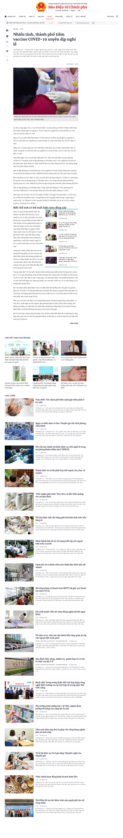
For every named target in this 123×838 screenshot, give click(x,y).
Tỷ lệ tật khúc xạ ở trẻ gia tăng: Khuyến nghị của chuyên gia (58, 754)
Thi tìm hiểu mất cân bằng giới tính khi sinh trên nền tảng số (60, 518)
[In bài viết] (7, 51)
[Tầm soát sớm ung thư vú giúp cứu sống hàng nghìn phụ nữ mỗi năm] (19, 737)
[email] (93, 23)
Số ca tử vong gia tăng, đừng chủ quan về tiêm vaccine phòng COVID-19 (68, 224)
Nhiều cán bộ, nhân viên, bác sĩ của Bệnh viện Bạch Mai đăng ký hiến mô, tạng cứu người (17, 360)
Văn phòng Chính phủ (82, 23)
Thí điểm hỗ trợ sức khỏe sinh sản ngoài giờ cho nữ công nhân (59, 801)
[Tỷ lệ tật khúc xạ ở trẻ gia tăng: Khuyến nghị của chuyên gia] (19, 761)
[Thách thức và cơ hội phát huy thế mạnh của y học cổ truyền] (19, 478)
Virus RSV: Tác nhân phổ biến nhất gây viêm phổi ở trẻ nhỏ (59, 401)
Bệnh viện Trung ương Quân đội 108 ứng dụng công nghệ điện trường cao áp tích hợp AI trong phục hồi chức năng (60, 685)
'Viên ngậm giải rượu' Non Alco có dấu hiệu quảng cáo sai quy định (59, 495)
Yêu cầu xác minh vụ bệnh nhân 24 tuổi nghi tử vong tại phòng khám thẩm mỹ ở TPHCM (60, 448)
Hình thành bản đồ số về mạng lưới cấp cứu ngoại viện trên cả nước (59, 542)
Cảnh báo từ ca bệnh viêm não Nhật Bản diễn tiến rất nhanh (60, 565)
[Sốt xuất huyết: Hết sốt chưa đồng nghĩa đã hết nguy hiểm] (19, 619)
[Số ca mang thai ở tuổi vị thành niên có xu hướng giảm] (73, 348)
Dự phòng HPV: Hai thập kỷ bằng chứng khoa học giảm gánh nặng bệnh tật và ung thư (44, 385)
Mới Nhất (110, 16)
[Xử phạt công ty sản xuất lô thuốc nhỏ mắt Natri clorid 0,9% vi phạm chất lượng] (17, 373)
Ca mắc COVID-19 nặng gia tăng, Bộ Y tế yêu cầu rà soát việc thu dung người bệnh (68, 236)
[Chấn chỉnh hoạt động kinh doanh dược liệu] (19, 784)
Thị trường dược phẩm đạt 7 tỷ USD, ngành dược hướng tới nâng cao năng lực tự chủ (58, 707)
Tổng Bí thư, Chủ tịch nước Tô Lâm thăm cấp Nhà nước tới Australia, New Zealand (28, 23)
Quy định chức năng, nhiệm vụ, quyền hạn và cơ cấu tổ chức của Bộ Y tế (60, 660)
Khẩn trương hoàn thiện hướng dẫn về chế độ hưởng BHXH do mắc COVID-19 (67, 213)
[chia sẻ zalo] (7, 36)
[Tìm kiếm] (117, 16)
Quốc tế (69, 16)
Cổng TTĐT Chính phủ (65, 23)
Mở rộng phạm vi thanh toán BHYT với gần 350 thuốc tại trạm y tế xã (60, 589)
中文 (79, 10)
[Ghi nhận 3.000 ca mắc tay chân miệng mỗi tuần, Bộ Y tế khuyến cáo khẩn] (73, 373)
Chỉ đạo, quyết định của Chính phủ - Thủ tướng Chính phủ (51, 641)
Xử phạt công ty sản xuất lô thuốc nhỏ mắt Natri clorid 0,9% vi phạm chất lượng (17, 385)
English (73, 10)
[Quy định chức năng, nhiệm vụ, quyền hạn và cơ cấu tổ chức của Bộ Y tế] (19, 667)
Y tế (21, 29)
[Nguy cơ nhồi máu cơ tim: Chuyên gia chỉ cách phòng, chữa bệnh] (19, 431)
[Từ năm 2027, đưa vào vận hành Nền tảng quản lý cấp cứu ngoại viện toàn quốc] (19, 643)
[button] (50, 23)
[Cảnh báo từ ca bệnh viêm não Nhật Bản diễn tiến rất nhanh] (19, 572)
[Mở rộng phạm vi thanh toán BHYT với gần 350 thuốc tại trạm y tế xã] (19, 596)
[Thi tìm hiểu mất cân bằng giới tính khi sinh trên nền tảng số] (19, 525)
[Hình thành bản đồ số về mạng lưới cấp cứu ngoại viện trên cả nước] (19, 549)
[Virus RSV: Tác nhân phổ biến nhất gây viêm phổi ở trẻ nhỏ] (19, 407)
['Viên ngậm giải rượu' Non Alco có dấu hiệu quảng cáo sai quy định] (19, 502)
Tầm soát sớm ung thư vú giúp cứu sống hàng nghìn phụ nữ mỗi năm (60, 730)
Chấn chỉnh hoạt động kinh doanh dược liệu (56, 776)
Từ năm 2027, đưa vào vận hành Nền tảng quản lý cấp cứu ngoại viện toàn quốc (60, 636)
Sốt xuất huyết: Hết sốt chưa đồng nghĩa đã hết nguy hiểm (60, 613)
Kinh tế (31, 16)
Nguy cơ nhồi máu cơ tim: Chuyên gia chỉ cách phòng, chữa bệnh (60, 424)
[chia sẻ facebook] (7, 30)
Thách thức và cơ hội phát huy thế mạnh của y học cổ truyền (60, 471)
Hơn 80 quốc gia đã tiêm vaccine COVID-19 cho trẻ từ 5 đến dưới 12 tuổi (68, 247)
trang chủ (11, 16)
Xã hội (49, 16)
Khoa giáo (59, 16)
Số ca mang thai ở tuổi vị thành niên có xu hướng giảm (73, 359)
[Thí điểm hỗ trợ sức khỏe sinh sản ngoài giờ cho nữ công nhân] (19, 808)
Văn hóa (41, 16)
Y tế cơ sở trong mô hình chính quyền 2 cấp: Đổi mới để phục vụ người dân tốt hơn (44, 360)
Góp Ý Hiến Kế (81, 16)
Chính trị (22, 16)
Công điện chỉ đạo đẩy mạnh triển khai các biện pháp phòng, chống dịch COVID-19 (68, 259)
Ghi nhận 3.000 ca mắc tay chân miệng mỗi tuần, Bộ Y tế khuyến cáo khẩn (73, 385)
